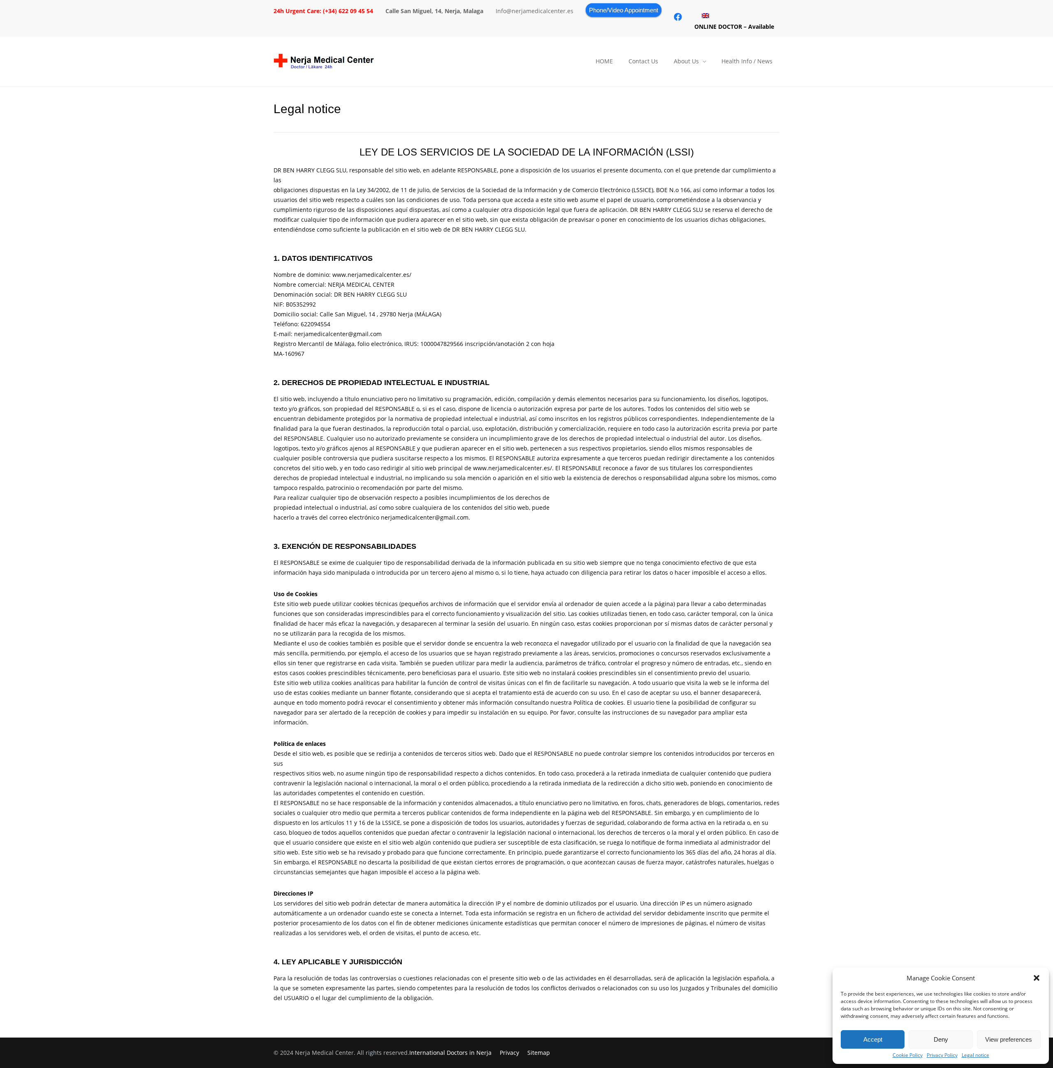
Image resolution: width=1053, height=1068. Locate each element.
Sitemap (538, 1052)
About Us (686, 61)
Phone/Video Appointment (623, 10)
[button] (1036, 978)
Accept (872, 1039)
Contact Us (643, 61)
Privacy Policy (942, 1055)
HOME (604, 61)
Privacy (509, 1052)
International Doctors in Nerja (450, 1052)
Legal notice (975, 1055)
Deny (941, 1039)
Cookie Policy (908, 1055)
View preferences (1008, 1039)
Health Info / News (746, 61)
